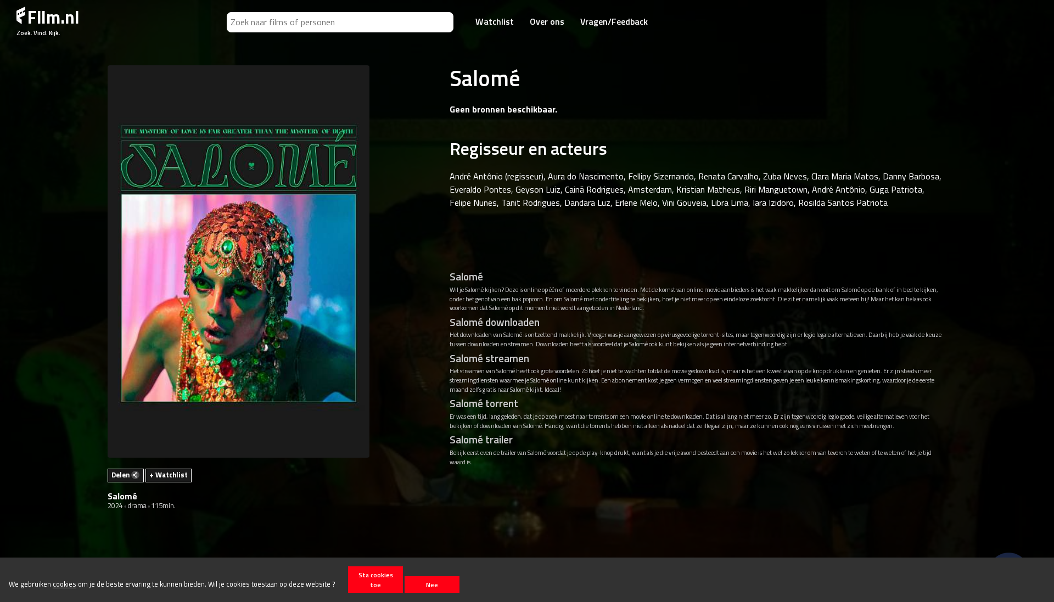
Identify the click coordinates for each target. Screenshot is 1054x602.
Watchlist (494, 21)
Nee (432, 584)
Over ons (547, 21)
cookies (64, 584)
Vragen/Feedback (614, 21)
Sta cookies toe (375, 579)
